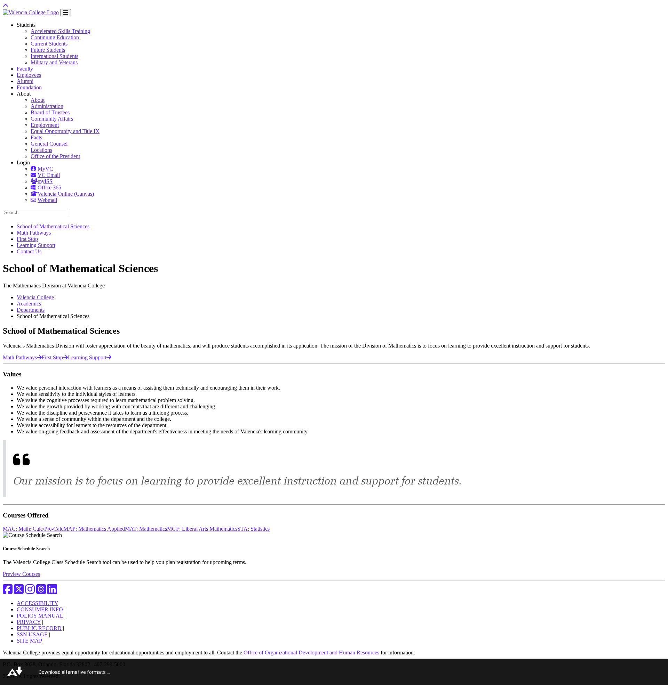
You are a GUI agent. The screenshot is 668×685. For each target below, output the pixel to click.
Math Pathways (34, 233)
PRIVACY (29, 622)
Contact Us (29, 251)
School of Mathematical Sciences (53, 226)
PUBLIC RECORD (39, 628)
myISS (45, 181)
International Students (54, 56)
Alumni (25, 81)
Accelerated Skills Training (60, 31)
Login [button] (23, 162)
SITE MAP (29, 641)
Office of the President (55, 156)
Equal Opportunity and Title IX (65, 131)
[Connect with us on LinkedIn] (52, 591)
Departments (31, 310)
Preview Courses (21, 574)
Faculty (25, 69)
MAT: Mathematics (146, 529)
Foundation (29, 87)
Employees (29, 75)
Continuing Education (55, 37)
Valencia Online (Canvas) (66, 194)
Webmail (47, 200)
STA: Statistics (253, 529)
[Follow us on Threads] (41, 591)
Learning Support (36, 245)
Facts (36, 137)
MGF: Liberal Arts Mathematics (202, 529)
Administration (47, 106)
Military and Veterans (54, 62)
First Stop (27, 239)
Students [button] (26, 25)
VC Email (49, 175)
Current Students (49, 44)
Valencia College (35, 297)
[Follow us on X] (19, 591)
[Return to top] (5, 6)
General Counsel (49, 144)
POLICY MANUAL (40, 616)
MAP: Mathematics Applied (94, 529)
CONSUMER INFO (40, 609)
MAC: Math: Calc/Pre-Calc (33, 529)
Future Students (48, 50)
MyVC (45, 169)
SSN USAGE (32, 634)
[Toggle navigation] (65, 12)
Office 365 (49, 187)
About (38, 100)
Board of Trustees (50, 112)
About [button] (24, 94)
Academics (29, 304)
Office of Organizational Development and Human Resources (311, 652)
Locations (41, 150)
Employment (45, 125)
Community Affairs (52, 119)
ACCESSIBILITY (37, 603)
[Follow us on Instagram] (30, 591)
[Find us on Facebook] (8, 591)
